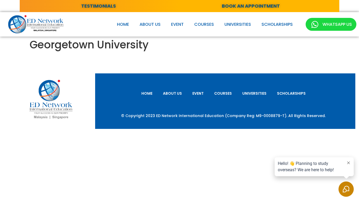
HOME (123, 24)
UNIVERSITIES (237, 24)
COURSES (204, 24)
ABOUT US (150, 24)
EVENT (177, 24)
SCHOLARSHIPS (277, 24)
